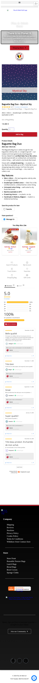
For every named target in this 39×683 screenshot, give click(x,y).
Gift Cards (27, 277)
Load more (19, 467)
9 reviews (17, 107)
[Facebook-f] (13, 660)
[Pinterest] (25, 660)
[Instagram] (19, 660)
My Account (27, 265)
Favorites (27, 271)
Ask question (24, 107)
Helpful (8, 355)
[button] (19, 2)
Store (4, 109)
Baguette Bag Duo (31, 109)
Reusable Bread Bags (15, 109)
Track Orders (11, 271)
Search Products (12, 265)
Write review (11, 324)
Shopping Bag (12, 277)
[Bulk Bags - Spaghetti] (28, 236)
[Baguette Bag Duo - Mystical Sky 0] (19, 82)
